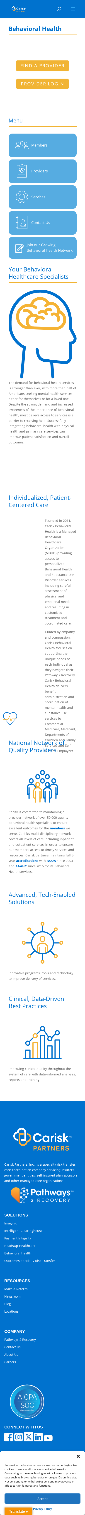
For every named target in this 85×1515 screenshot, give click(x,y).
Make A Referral (16, 1289)
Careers (10, 1362)
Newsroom (12, 1296)
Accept (42, 1498)
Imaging (10, 1223)
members (57, 828)
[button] (78, 1456)
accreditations (27, 860)
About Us (11, 1354)
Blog (7, 1304)
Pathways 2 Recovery (20, 1339)
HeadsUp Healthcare (20, 1246)
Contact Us (12, 1347)
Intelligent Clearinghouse (23, 1231)
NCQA (51, 860)
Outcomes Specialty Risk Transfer (29, 1261)
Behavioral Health (17, 1253)
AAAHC (21, 866)
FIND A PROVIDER (42, 65)
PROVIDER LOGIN (42, 84)
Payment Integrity (17, 1238)
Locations (11, 1311)
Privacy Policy (42, 1509)
